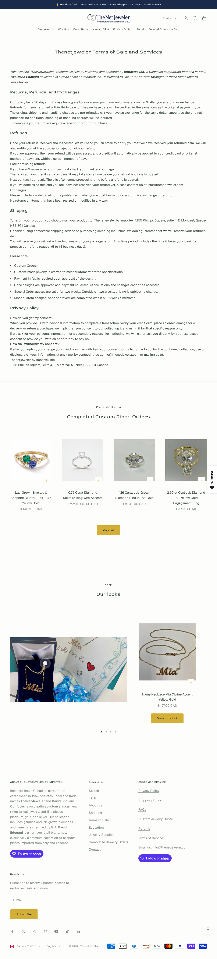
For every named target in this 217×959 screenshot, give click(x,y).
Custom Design (122, 29)
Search (94, 791)
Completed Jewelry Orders (108, 842)
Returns (144, 828)
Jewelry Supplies (101, 835)
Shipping (95, 813)
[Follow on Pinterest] (45, 931)
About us (95, 805)
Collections (80, 29)
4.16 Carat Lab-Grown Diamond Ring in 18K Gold (134, 495)
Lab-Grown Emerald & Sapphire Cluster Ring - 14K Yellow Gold (31, 497)
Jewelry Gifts (100, 29)
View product (167, 718)
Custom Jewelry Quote (155, 819)
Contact (95, 849)
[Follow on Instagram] (34, 931)
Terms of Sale (99, 820)
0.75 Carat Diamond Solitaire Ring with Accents (83, 495)
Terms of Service (150, 838)
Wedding (63, 29)
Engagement (46, 29)
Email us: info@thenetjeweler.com (163, 847)
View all (108, 530)
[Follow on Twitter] (23, 931)
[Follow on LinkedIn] (78, 931)
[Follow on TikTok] (67, 931)
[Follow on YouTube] (56, 931)
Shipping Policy (150, 800)
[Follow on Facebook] (12, 931)
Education (96, 827)
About (140, 29)
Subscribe (24, 914)
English (167, 18)
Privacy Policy (148, 791)
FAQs (93, 798)
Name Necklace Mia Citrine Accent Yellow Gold (167, 697)
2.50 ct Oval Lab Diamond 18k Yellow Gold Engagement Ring (186, 497)
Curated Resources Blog (164, 29)
